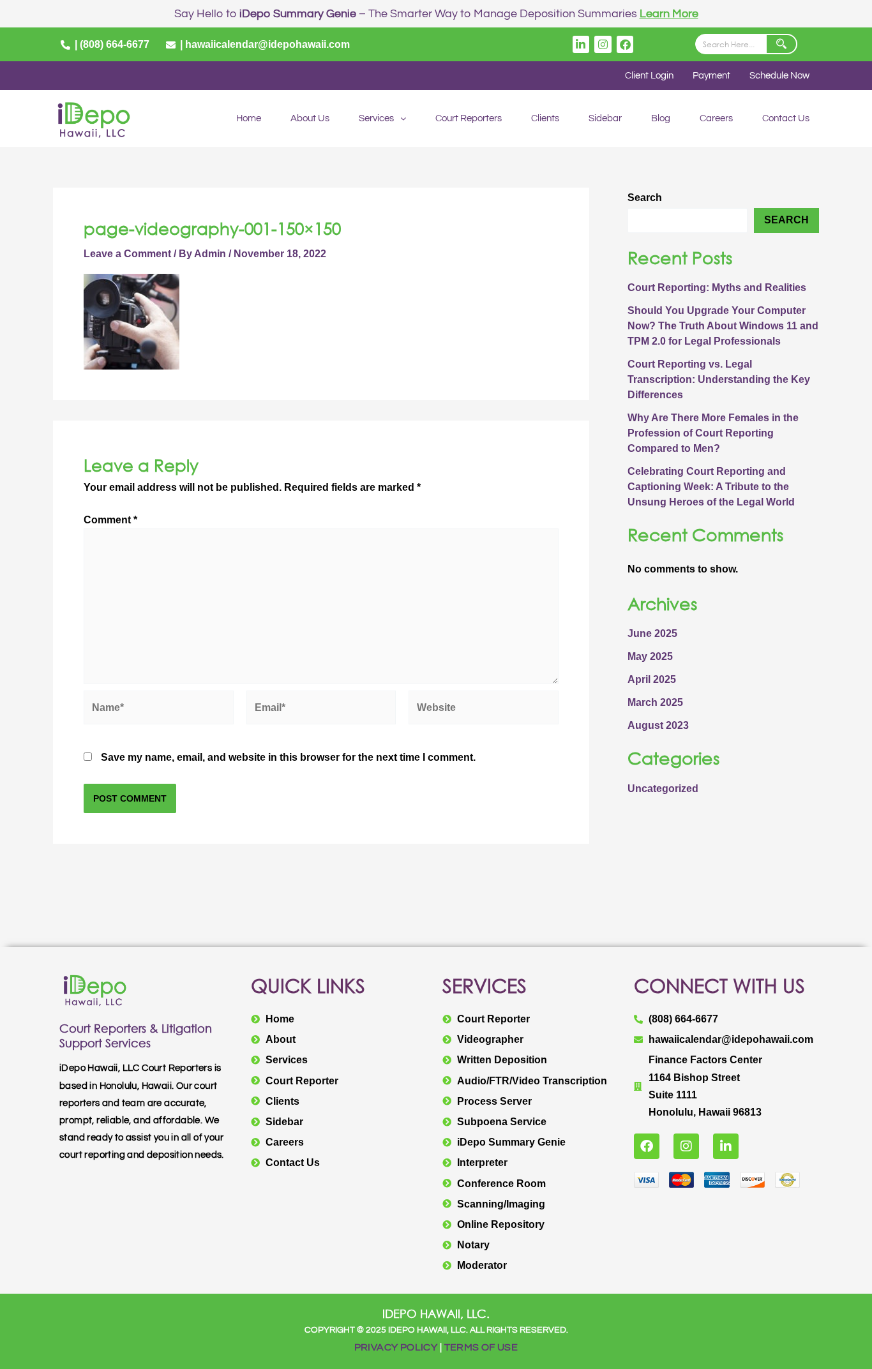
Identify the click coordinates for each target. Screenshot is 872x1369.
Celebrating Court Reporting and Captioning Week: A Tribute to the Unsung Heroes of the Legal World (711, 486)
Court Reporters (468, 118)
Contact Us (785, 118)
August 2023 (658, 725)
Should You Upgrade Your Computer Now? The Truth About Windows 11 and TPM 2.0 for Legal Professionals (723, 326)
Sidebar (605, 118)
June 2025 (652, 633)
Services (376, 118)
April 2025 (652, 679)
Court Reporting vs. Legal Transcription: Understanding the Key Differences (719, 379)
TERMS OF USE (481, 1347)
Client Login (649, 75)
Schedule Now (779, 75)
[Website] (484, 709)
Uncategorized (663, 788)
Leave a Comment (127, 253)
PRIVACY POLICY (396, 1347)
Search (645, 197)
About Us (309, 118)
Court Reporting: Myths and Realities (717, 287)
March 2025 (655, 702)
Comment (110, 519)
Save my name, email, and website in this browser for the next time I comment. (288, 757)
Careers (716, 118)
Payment (711, 75)
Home (248, 118)
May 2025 (650, 656)
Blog (660, 118)
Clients (545, 118)
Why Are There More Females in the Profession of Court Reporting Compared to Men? (713, 433)
